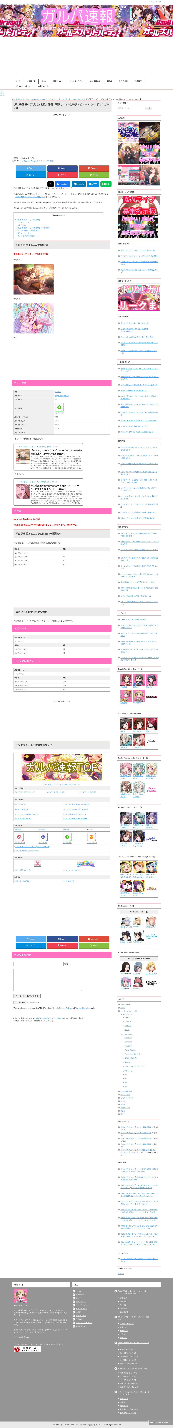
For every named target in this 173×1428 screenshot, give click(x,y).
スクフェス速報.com (21, 1337)
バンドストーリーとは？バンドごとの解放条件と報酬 (139, 414)
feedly (95, 175)
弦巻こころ (124, 1399)
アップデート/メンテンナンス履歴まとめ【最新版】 (139, 256)
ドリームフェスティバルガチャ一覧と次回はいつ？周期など (139, 344)
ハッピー (128, 1022)
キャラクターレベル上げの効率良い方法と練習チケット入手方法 (139, 489)
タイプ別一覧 (127, 1014)
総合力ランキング (20, 804)
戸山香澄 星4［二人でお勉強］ (28, 220)
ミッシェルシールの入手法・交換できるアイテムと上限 (139, 567)
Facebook (64, 184)
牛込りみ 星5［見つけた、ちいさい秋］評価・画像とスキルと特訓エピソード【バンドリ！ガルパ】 (139, 1243)
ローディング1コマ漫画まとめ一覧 (133, 620)
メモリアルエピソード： (29, 236)
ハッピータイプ (92, 843)
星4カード (17, 829)
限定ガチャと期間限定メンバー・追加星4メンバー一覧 (139, 352)
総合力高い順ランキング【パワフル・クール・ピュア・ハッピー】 (139, 370)
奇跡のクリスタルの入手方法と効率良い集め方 (138, 518)
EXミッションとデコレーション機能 (75, 818)
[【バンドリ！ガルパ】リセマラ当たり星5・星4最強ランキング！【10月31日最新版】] (149, 153)
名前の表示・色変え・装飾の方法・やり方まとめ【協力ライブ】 (138, 643)
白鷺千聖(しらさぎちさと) (129, 1357)
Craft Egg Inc (57, 1018)
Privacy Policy (65, 1008)
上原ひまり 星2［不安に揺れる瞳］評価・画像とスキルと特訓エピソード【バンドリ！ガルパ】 (139, 1194)
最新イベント (58, 81)
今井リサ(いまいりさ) (128, 1380)
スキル (22, 225)
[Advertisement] (86, 58)
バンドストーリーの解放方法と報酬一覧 (76, 804)
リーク (123, 1101)
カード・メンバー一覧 (129, 1011)
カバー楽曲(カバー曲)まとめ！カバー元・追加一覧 (139, 385)
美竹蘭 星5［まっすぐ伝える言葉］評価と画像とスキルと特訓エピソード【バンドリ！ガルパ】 (139, 1227)
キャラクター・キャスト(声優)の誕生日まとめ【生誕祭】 (139, 634)
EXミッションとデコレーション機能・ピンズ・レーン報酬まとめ (139, 457)
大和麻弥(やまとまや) (128, 1360)
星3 (126, 1078)
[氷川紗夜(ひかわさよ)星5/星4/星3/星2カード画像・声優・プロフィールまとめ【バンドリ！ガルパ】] (149, 132)
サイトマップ (156, 2)
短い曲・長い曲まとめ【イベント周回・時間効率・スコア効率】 (139, 397)
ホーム (18, 81)
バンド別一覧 (127, 1035)
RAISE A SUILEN (131, 1058)
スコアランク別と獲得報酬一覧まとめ (134, 426)
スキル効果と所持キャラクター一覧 (27, 850)
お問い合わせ (43, 86)
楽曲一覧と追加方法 (22, 881)
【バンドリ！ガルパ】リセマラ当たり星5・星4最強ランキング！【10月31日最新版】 (139, 1170)
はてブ (94, 184)
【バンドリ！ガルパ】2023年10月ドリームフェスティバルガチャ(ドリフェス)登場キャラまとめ (140, 1186)
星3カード (42, 829)
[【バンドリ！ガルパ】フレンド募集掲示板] (128, 175)
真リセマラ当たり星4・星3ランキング (134, 323)
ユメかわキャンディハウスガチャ (29, 197)
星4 (51, 161)
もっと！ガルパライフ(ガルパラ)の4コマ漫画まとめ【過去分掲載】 (139, 626)
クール (127, 1018)
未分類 (123, 1111)
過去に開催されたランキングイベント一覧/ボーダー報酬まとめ (139, 405)
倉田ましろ (124, 927)
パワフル (128, 1026)
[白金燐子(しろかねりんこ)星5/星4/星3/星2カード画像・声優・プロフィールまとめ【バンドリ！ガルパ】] (128, 153)
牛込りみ (123, 1305)
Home (2, 91)
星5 (126, 1087)
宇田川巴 (123, 1338)
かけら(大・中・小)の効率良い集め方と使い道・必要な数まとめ (139, 473)
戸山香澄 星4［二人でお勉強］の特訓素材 (32, 228)
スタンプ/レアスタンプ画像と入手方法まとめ (137, 432)
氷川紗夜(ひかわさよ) (128, 1376)
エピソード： (24, 233)
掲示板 (109, 81)
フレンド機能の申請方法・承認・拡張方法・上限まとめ (139, 603)
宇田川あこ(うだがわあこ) (129, 1383)
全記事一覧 (31, 81)
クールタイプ (43, 843)
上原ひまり (124, 1334)
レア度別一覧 (127, 1071)
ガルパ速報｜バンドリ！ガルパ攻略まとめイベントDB (62, 784)
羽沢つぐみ (124, 1331)
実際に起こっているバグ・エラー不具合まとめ (138, 250)
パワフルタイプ (19, 843)
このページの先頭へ (161, 1423)
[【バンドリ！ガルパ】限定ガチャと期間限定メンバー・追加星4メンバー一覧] (128, 132)
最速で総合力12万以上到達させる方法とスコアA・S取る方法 (140, 378)
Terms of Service (82, 1008)
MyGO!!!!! (128, 1046)
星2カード (66, 829)
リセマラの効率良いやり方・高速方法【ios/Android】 (134, 330)
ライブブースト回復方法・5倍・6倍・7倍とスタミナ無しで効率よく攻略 (139, 481)
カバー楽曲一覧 (69, 881)
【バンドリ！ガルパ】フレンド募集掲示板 (136, 1127)
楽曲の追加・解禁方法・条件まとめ (134, 390)
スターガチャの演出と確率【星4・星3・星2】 (137, 337)
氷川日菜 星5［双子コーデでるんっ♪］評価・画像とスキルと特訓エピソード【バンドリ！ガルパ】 (139, 1235)
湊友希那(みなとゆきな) (128, 1373)
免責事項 (138, 81)
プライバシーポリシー (23, 86)
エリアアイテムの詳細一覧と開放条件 (75, 809)
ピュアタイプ (59, 413)
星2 (126, 1074)
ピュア (46, 161)
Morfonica (128, 1042)
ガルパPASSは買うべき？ (22, 818)
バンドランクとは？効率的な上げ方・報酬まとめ (138, 512)
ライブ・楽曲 (123, 81)
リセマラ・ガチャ (76, 81)
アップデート (125, 1005)
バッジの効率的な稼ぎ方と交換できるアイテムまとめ (139, 465)
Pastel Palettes (130, 1050)
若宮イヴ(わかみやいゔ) (128, 1364)
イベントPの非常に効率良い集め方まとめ (136, 596)
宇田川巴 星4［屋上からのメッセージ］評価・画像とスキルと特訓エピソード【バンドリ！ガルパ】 (139, 1211)
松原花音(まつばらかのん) (129, 1409)
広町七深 (149, 927)
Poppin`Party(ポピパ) (33, 161)
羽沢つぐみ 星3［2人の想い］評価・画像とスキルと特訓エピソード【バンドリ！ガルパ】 (140, 1203)
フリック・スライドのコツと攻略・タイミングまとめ (139, 551)
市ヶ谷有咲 (124, 1312)
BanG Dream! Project (43, 1018)
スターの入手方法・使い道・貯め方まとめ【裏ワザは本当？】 (139, 497)
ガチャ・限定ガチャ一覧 (22, 870)
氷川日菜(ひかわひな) (128, 1353)
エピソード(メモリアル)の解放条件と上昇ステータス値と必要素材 (139, 535)
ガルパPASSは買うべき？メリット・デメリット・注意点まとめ (139, 449)
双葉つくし (124, 942)
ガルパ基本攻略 (95, 81)
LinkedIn (80, 184)
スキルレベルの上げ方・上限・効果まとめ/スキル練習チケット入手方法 (139, 575)
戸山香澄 (58, 392)
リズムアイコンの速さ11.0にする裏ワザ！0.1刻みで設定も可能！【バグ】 (140, 659)
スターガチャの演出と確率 (88, 792)
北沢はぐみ (124, 1406)
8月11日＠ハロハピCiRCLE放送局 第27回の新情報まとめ (139, 263)
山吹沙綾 (123, 1308)
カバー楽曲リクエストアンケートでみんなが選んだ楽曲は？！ (139, 651)
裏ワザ (123, 1114)
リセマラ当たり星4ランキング (24, 792)
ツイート (121, 1274)
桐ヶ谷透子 (137, 926)
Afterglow (128, 1038)
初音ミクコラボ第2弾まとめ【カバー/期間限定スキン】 (139, 271)
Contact (2, 95)
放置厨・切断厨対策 (21, 809)
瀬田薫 (122, 1402)
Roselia (127, 1062)
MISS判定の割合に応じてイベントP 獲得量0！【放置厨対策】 (139, 589)
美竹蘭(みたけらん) (127, 1324)
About (2, 93)
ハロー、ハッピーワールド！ (135, 1066)
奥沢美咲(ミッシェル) (128, 1413)
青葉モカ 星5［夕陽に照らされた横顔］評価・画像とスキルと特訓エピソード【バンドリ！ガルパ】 (139, 1219)
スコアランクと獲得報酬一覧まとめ (26, 814)
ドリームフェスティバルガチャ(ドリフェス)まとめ (32, 847)
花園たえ (123, 1301)
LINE (107, 184)
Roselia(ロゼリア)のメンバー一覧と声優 (132, 1368)
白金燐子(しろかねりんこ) (129, 1387)
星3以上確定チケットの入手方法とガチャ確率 (137, 582)
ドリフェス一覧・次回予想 (71, 870)
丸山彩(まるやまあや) (128, 1349)
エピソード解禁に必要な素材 (27, 230)
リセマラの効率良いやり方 (55, 792)
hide (62, 215)
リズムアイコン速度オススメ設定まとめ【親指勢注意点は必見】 (139, 559)
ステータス (23, 222)
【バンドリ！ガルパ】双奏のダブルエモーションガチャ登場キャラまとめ (139, 1178)
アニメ (44, 81)
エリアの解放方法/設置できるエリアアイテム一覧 (139, 421)
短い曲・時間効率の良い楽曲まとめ (74, 814)
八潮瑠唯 (136, 942)
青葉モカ (123, 1327)
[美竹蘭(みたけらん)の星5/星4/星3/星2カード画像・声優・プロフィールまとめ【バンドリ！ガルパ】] (149, 175)
